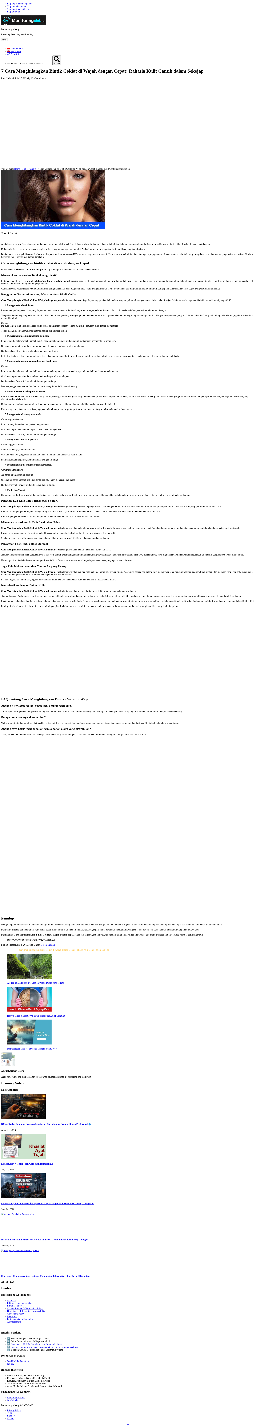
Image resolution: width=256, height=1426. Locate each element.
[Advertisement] (128, 103)
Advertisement (14, 1321)
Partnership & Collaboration (20, 1319)
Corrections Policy (15, 1313)
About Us (11, 1300)
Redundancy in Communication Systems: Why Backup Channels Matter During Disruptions (47, 1203)
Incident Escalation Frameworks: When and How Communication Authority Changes (44, 1239)
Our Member (13, 1400)
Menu (4, 40)
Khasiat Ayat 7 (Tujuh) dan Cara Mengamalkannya (27, 1164)
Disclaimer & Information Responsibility (26, 1311)
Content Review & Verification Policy (25, 1308)
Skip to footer (13, 11)
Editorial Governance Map (19, 1303)
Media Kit (12, 1316)
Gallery (10, 1364)
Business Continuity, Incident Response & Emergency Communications (44, 1347)
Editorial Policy (14, 1305)
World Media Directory (18, 1361)
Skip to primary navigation (19, 3)
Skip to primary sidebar (18, 9)
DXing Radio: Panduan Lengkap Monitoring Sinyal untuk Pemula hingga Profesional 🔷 (46, 1124)
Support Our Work (16, 1397)
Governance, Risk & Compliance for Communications (36, 1344)
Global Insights (48, 945)
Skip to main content (16, 6)
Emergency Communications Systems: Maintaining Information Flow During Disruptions (46, 1276)
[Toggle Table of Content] (3, 239)
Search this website (16, 63)
